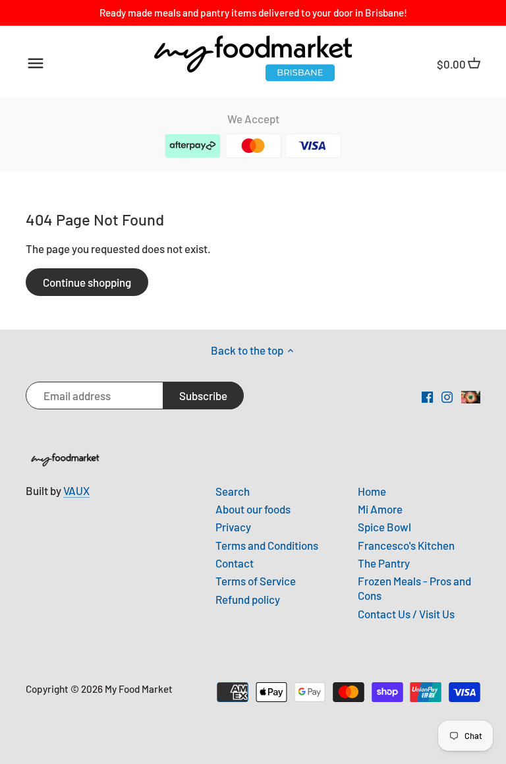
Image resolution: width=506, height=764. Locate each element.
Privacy (233, 526)
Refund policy (247, 599)
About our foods (253, 508)
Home (372, 491)
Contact (234, 563)
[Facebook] (427, 396)
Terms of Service (255, 580)
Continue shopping (87, 282)
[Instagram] (447, 396)
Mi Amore (380, 508)
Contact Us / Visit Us (406, 613)
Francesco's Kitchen (406, 545)
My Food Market (139, 689)
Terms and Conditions (266, 545)
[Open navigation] (35, 63)
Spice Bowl (384, 526)
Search (232, 491)
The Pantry (384, 563)
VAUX (76, 490)
